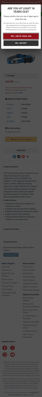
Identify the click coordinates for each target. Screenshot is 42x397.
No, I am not (21, 43)
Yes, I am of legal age (21, 36)
